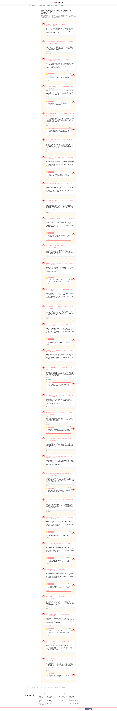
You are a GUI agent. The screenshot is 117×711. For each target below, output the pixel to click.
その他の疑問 (49, 701)
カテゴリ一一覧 (62, 699)
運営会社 (70, 694)
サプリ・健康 (41, 704)
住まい (40, 699)
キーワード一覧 (62, 697)
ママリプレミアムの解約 (73, 703)
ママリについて (62, 694)
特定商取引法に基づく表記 (74, 700)
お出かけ (48, 699)
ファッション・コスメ (51, 694)
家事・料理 (41, 701)
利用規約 (70, 697)
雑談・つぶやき (50, 703)
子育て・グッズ (42, 696)
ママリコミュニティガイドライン (75, 701)
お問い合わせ (71, 696)
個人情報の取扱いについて (74, 699)
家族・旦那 (49, 697)
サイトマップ (61, 700)
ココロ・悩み (49, 696)
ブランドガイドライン (63, 696)
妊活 (40, 703)
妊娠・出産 (41, 694)
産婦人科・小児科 (50, 700)
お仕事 (40, 700)
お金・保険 (41, 697)
